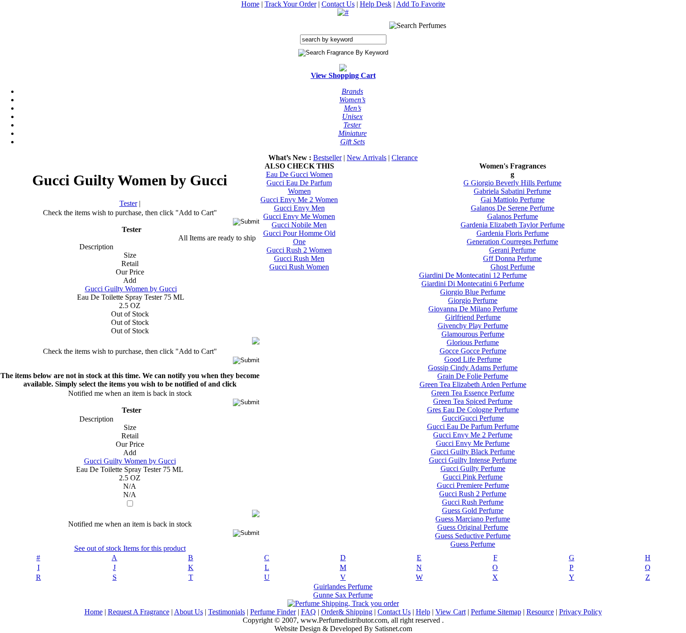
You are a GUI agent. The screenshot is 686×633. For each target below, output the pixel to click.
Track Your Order (290, 4)
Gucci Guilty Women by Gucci (131, 289)
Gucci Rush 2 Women (299, 250)
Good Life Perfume (473, 359)
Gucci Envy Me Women (299, 216)
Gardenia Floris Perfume (512, 233)
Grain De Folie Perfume (472, 376)
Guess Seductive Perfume (473, 536)
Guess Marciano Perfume (472, 519)
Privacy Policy (580, 612)
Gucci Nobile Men (299, 225)
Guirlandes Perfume (343, 587)
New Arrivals (366, 158)
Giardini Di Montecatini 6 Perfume (472, 284)
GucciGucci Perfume (473, 418)
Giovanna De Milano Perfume (473, 309)
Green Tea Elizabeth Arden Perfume (473, 384)
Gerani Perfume (512, 250)
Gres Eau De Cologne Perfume (473, 410)
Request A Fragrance (138, 612)
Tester (128, 203)
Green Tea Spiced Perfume (472, 401)
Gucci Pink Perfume (473, 477)
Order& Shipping (346, 612)
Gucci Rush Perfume (473, 502)
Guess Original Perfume (472, 527)
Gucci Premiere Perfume (473, 485)
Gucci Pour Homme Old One (299, 237)
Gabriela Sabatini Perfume (512, 191)
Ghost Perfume (512, 267)
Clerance (405, 158)
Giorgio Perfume (472, 300)
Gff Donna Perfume (512, 258)
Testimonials (226, 612)
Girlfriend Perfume (473, 317)
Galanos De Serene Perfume (512, 208)
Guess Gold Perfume (473, 510)
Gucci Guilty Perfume (473, 468)
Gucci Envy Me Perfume (473, 443)
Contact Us (338, 4)
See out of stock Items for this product (130, 548)
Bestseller (327, 158)
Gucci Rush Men (299, 258)
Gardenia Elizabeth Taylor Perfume (513, 225)
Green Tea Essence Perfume (472, 393)
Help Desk (376, 4)
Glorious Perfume (473, 342)
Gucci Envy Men (299, 208)
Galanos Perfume (512, 216)
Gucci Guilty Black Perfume (473, 452)
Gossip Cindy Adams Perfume (473, 368)
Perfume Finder (273, 612)
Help (423, 612)
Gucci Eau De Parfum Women (299, 187)
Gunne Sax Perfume (343, 595)
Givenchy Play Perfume (473, 326)
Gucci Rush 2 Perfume (472, 494)
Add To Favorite (420, 4)
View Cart (450, 612)
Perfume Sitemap (496, 612)
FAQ (308, 612)
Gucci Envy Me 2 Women (299, 200)
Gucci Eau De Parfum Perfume (473, 426)
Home (250, 4)
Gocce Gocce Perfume (473, 351)
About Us (188, 612)
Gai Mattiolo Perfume (513, 200)
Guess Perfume (472, 544)
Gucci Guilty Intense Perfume (473, 460)
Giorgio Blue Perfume (472, 292)
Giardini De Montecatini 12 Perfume (473, 275)
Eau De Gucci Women (299, 174)
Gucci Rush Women (299, 267)
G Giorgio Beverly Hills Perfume (512, 183)
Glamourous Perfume (472, 334)
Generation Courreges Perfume (512, 242)
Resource (540, 612)
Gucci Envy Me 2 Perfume (472, 435)
